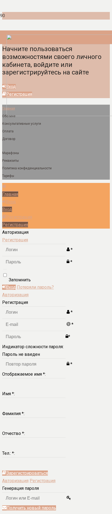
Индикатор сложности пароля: (33, 346)
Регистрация (15, 239)
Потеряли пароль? (35, 287)
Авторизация (15, 294)
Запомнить (20, 279)
